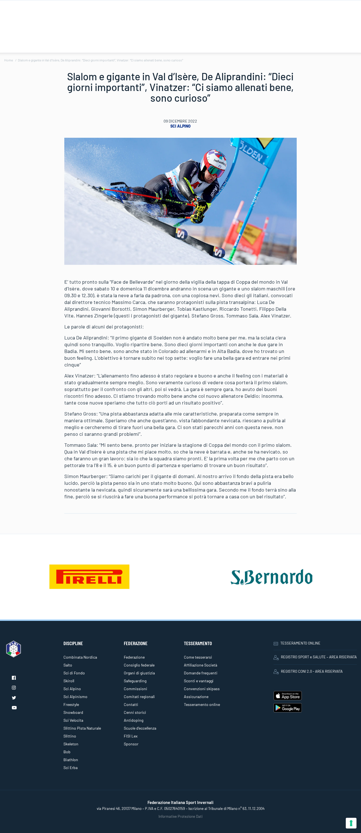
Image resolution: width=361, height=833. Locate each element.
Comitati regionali (139, 696)
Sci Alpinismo (75, 696)
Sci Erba (70, 767)
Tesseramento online (202, 704)
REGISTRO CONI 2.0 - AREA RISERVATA (312, 671)
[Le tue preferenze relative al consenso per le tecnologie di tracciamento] (351, 823)
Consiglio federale (139, 665)
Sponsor (131, 743)
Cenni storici (135, 712)
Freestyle (71, 704)
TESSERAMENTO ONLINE (300, 643)
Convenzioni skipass (202, 688)
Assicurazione (196, 696)
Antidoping (133, 720)
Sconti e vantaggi (198, 680)
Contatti (131, 704)
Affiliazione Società (200, 665)
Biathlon (70, 759)
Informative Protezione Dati (180, 816)
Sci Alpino (180, 126)
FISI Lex (131, 736)
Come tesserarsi (198, 657)
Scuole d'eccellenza (140, 728)
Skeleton (70, 743)
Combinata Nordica (80, 657)
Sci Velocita (73, 720)
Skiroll (68, 680)
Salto (67, 665)
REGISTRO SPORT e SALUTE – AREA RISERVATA (319, 657)
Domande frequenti (200, 672)
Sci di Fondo (74, 672)
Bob (67, 751)
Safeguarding (135, 680)
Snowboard (73, 712)
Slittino (69, 736)
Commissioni (135, 688)
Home (8, 60)
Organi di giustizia (139, 672)
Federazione (134, 657)
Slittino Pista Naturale (82, 728)
